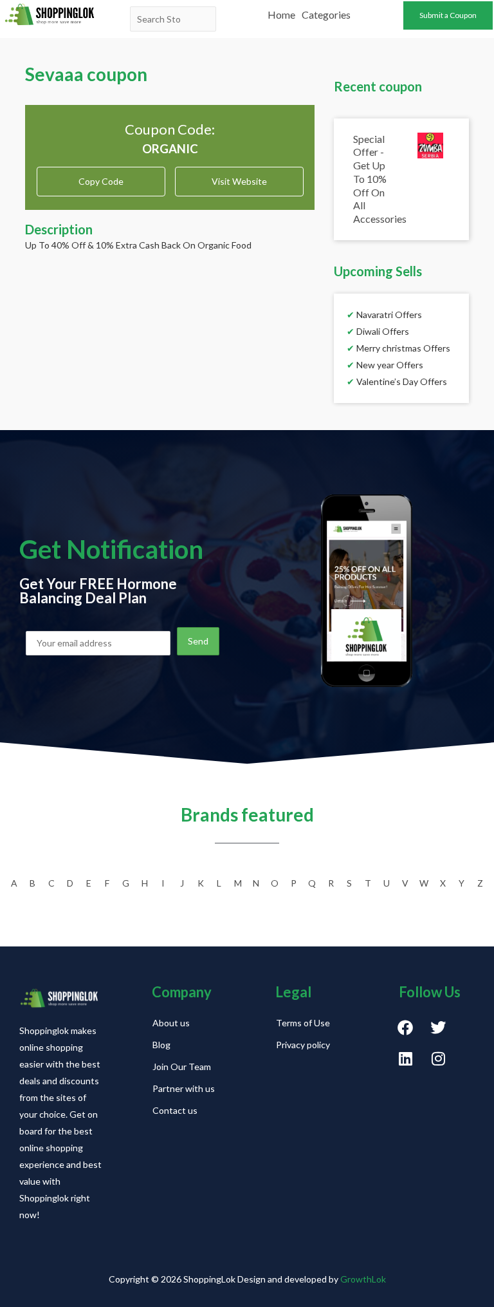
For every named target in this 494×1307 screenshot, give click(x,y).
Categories (326, 14)
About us (171, 1022)
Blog (161, 1044)
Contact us (174, 1110)
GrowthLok (363, 1279)
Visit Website (239, 181)
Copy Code (101, 177)
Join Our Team (181, 1066)
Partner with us (183, 1088)
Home (281, 14)
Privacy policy (303, 1044)
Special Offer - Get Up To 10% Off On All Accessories (380, 179)
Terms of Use (303, 1022)
